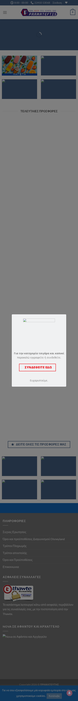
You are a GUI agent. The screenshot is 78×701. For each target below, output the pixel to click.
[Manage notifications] (69, 693)
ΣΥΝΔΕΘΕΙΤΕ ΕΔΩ (37, 367)
